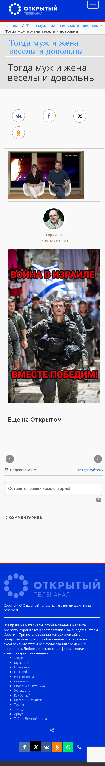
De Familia (21, 671)
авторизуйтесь (90, 470)
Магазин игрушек (28, 700)
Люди (18, 657)
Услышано (22, 690)
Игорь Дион (54, 235)
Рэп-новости (24, 676)
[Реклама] (54, 325)
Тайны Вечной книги (30, 718)
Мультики (21, 662)
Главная (12, 25)
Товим (19, 704)
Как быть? (22, 695)
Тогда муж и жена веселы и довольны (62, 25)
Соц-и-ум (21, 681)
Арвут (18, 714)
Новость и (22, 667)
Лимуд (19, 709)
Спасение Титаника (29, 685)
